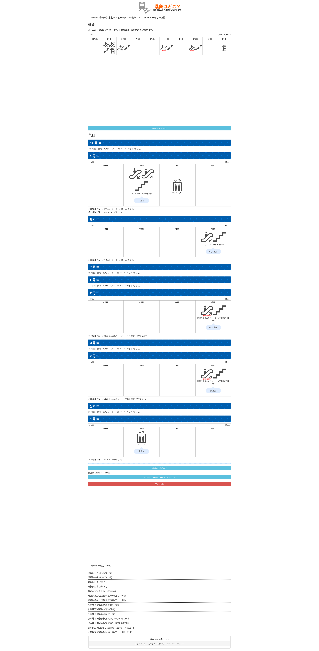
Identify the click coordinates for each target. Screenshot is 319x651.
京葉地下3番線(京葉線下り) (101, 609)
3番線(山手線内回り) (98, 581)
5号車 (166, 39)
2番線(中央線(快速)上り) (100, 577)
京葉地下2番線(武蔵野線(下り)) (103, 604)
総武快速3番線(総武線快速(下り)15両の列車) (110, 632)
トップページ (140, 643)
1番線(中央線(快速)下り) (100, 572)
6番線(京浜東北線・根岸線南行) (104, 590)
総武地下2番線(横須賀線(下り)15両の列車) (109, 618)
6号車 (152, 39)
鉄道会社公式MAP (159, 128)
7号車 (138, 39)
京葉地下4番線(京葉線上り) (101, 613)
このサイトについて (156, 643)
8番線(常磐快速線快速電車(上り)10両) (107, 595)
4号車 (181, 39)
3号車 (195, 39)
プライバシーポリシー (175, 643)
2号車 (210, 39)
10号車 (95, 39)
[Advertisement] (133, 74)
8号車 (123, 39)
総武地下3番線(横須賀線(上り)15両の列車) (109, 622)
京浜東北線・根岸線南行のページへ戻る (159, 477)
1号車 (224, 39)
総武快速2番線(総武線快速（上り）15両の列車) (111, 627)
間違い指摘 (159, 484)
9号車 (109, 39)
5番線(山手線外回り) (98, 586)
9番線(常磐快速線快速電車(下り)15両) (107, 600)
